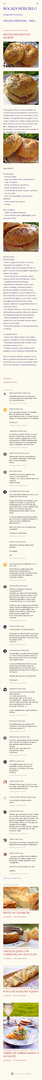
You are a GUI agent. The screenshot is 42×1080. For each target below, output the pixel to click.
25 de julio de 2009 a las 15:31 (17, 644)
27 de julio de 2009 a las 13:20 (18, 775)
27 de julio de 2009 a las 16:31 (17, 791)
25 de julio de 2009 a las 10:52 (17, 580)
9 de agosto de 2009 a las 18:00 (18, 873)
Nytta (11, 853)
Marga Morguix (14, 737)
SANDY (12, 761)
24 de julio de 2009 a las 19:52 (17, 425)
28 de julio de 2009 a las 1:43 (17, 847)
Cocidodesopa (14, 491)
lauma (11, 811)
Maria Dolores (14, 453)
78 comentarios (20, 917)
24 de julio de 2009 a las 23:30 (18, 485)
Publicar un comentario (12, 878)
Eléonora (12, 721)
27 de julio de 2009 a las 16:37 (17, 805)
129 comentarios (20, 958)
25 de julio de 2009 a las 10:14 (17, 558)
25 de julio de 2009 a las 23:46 (18, 715)
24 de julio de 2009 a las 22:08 (18, 447)
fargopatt (12, 689)
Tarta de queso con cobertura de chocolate (20, 953)
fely (10, 471)
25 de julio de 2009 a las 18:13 (17, 683)
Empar (11, 626)
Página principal (15, 20)
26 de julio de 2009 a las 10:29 (18, 755)
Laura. (11, 781)
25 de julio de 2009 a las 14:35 (17, 620)
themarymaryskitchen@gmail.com (21, 564)
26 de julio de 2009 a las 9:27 (17, 731)
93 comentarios (20, 996)
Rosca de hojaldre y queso (20, 991)
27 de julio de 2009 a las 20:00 (18, 833)
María (11, 409)
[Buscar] (37, 3)
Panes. (14, 382)
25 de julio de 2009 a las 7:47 (17, 536)
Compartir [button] (7, 378)
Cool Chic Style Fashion (17, 797)
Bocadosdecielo (20, 8)
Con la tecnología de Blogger (22, 1073)
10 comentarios (20, 1060)
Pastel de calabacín (16, 912)
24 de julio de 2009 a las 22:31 (18, 465)
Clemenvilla (13, 586)
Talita (11, 839)
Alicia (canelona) (15, 393)
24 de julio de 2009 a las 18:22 (18, 403)
